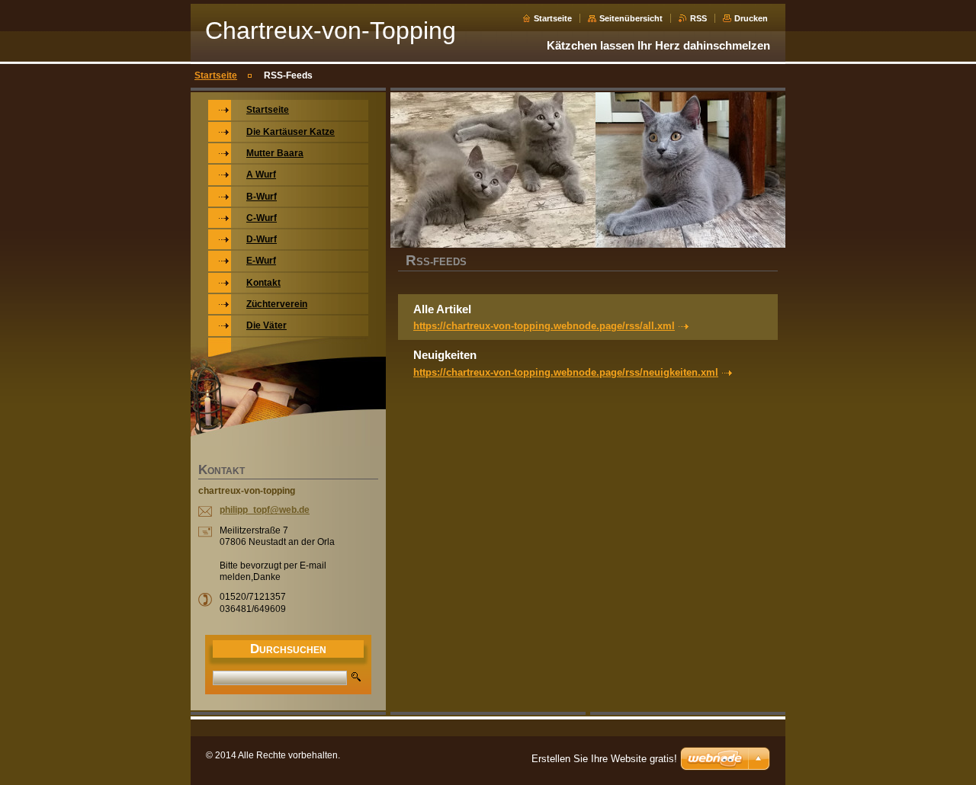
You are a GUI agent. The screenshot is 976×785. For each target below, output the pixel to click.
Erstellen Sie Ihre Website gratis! (604, 758)
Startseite (553, 18)
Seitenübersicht (631, 18)
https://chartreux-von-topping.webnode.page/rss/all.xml (544, 326)
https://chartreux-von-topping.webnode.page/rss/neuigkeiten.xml (565, 372)
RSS (698, 18)
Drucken (751, 18)
